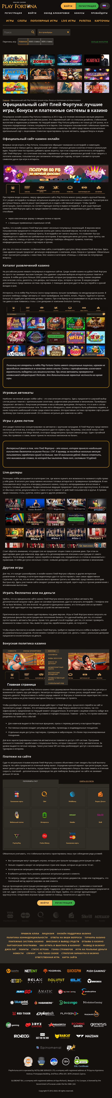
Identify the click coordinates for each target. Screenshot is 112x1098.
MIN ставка (47, 41)
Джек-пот (10, 949)
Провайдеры (99, 13)
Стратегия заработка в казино (80, 953)
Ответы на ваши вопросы (66, 937)
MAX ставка (34, 41)
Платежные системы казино (26, 941)
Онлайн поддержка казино (74, 933)
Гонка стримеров (62, 949)
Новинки (23, 41)
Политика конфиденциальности (27, 937)
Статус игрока (40, 949)
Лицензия (48, 933)
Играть (15, 62)
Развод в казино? (94, 945)
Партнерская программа (22, 945)
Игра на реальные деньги (91, 949)
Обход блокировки (57, 13)
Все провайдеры (45, 32)
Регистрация (87, 6)
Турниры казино (95, 937)
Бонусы (79, 13)
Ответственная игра (47, 957)
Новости (18, 953)
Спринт (30, 953)
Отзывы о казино (93, 941)
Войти (68, 6)
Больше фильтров (99, 42)
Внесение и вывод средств (62, 941)
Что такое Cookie (48, 953)
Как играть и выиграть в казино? (60, 945)
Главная (6, 100)
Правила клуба (30, 933)
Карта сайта (69, 957)
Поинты (24, 949)
